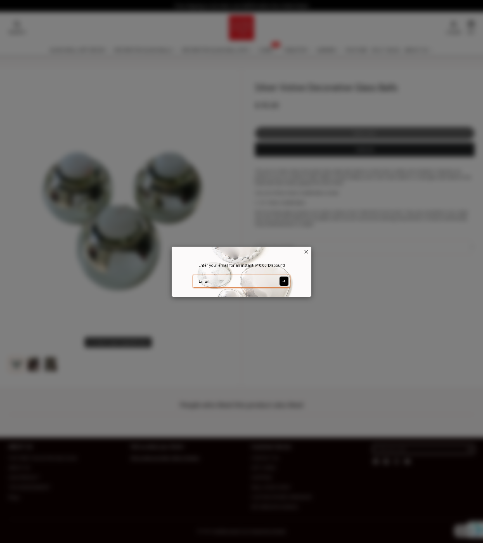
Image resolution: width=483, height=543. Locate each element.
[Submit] (284, 281)
